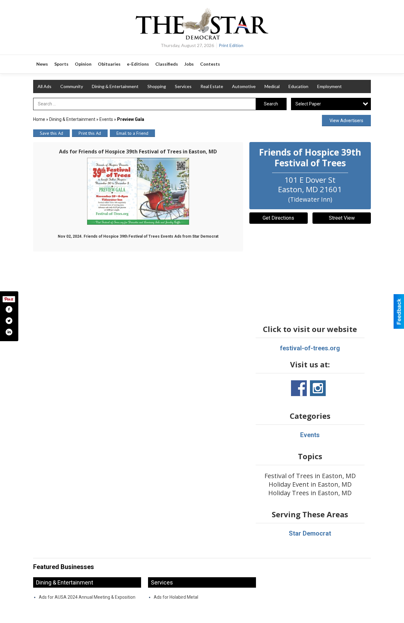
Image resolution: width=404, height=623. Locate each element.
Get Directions (278, 218)
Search (271, 103)
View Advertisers (346, 120)
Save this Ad (51, 133)
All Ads (44, 86)
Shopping (156, 86)
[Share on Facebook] (9, 309)
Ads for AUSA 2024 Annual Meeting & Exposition (87, 597)
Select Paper (308, 103)
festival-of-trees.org (310, 348)
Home (39, 119)
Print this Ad (90, 133)
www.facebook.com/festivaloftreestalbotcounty (299, 388)
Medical (272, 86)
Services (183, 86)
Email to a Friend (132, 133)
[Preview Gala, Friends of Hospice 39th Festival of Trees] (138, 191)
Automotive (244, 86)
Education (298, 86)
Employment (329, 86)
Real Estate (211, 86)
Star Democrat (310, 533)
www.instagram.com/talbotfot (318, 388)
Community (71, 86)
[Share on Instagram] (9, 332)
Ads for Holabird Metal (176, 597)
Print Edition (231, 45)
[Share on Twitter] (9, 320)
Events (106, 119)
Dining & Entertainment (115, 86)
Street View (342, 218)
